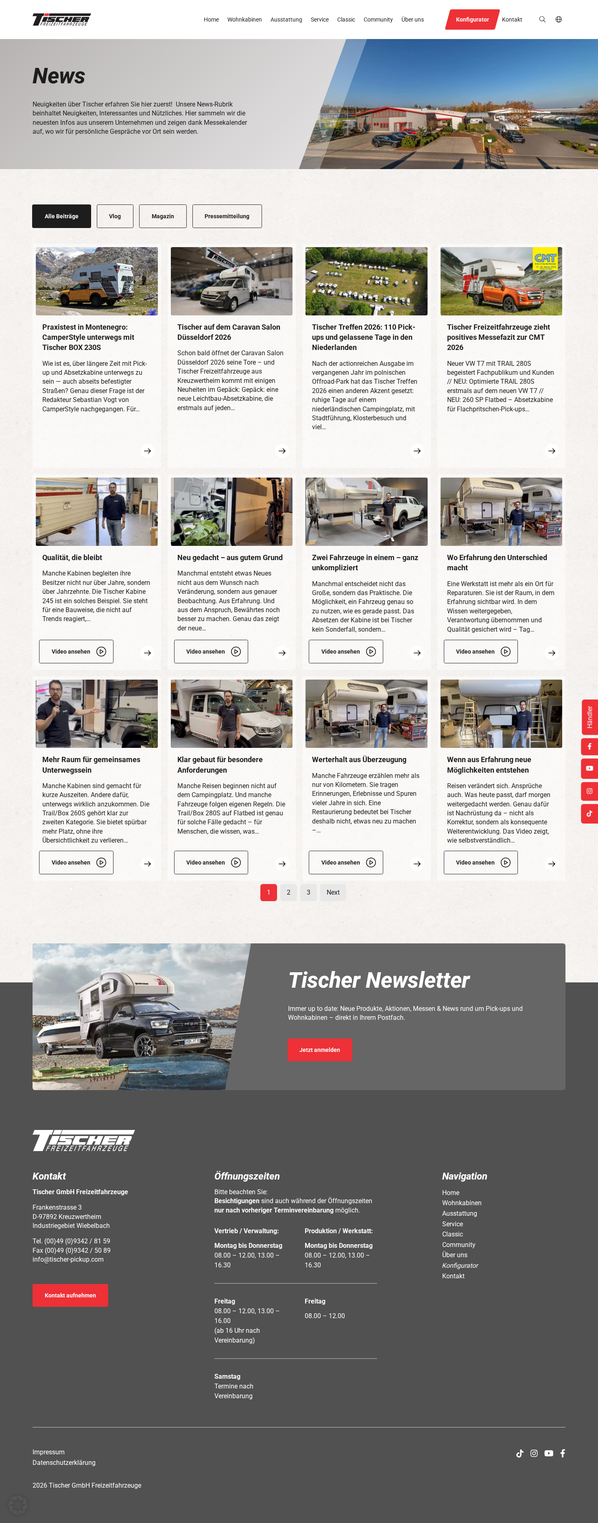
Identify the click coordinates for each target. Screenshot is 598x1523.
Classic (346, 19)
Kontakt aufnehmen (70, 1295)
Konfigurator (472, 19)
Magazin (163, 216)
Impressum (49, 1452)
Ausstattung (286, 19)
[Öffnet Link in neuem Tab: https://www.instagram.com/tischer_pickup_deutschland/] (534, 1453)
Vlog (115, 216)
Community (378, 19)
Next (333, 892)
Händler (590, 717)
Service (320, 19)
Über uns (413, 19)
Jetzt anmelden (319, 1050)
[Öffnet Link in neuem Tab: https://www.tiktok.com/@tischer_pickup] (520, 1453)
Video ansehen (71, 651)
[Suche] (542, 19)
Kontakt (512, 19)
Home (211, 19)
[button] (62, 19)
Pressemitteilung (227, 216)
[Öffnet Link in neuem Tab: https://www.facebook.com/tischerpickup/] (562, 1453)
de (559, 19)
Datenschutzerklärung (64, 1463)
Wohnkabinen (244, 19)
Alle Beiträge (62, 216)
